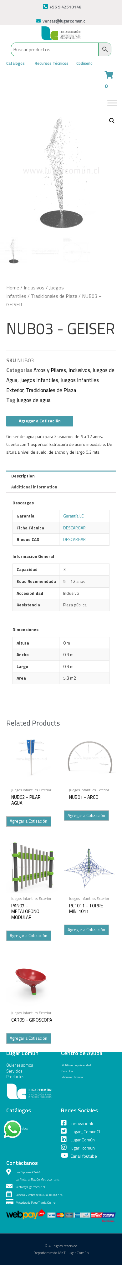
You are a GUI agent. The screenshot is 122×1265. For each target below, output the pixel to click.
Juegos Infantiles (39, 380)
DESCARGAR (74, 528)
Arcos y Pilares (49, 370)
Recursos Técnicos (52, 63)
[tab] (61, 476)
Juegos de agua (34, 400)
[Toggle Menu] (112, 103)
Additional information (34, 487)
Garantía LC (73, 516)
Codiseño (84, 63)
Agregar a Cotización (40, 421)
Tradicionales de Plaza (54, 296)
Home (12, 287)
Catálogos (15, 63)
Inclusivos (34, 287)
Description (23, 476)
